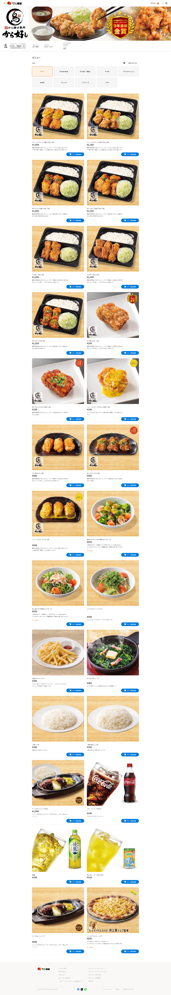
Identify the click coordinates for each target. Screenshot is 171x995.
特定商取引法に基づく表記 (128, 989)
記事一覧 (90, 981)
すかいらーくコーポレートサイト (96, 968)
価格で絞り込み (132, 63)
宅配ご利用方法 (62, 971)
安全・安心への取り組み (64, 978)
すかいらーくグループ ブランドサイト (97, 971)
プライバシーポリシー (107, 989)
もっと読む (90, 551)
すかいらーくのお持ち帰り (94, 974)
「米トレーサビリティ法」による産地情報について (71, 981)
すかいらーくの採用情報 (94, 978)
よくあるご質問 (62, 968)
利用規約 (117, 989)
